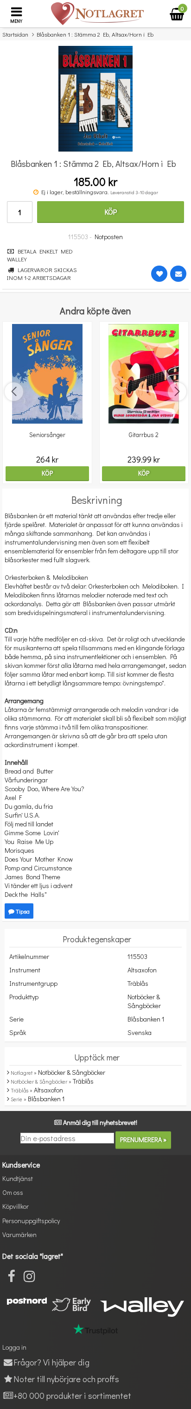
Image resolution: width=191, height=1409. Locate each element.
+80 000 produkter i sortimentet (72, 1395)
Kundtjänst (17, 1178)
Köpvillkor (15, 1206)
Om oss (12, 1192)
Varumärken (19, 1234)
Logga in (14, 1347)
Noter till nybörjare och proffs (66, 1378)
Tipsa (22, 911)
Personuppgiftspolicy (31, 1220)
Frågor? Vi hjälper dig (51, 1362)
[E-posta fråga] (178, 274)
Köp (111, 211)
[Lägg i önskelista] (159, 274)
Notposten (109, 236)
